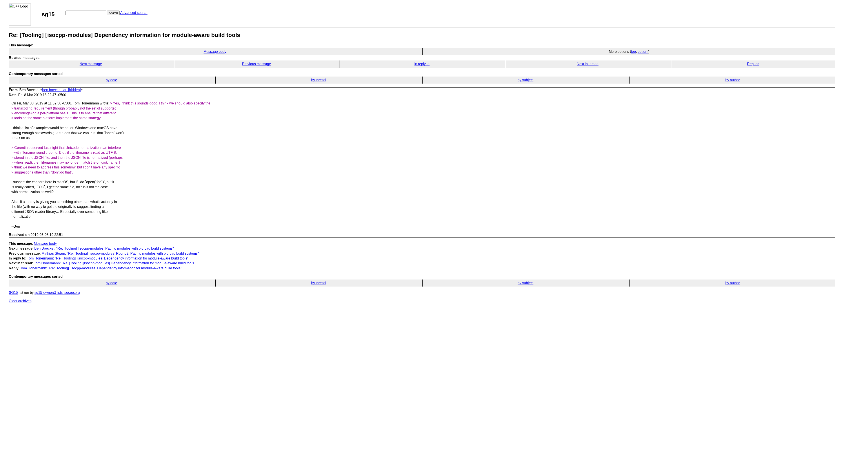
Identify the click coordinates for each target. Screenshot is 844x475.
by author (732, 80)
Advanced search (133, 13)
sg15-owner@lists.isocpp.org (57, 292)
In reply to (421, 64)
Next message (91, 64)
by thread (318, 80)
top (633, 51)
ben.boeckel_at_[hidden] (61, 90)
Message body (215, 51)
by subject (525, 80)
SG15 (13, 292)
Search (113, 13)
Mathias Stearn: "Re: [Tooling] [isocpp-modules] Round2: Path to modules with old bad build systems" (120, 253)
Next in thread (587, 64)
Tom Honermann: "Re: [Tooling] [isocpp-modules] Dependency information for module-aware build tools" (108, 258)
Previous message (256, 64)
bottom (643, 51)
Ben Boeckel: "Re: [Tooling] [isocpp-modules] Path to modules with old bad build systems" (104, 248)
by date (111, 80)
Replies (753, 64)
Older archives (20, 301)
